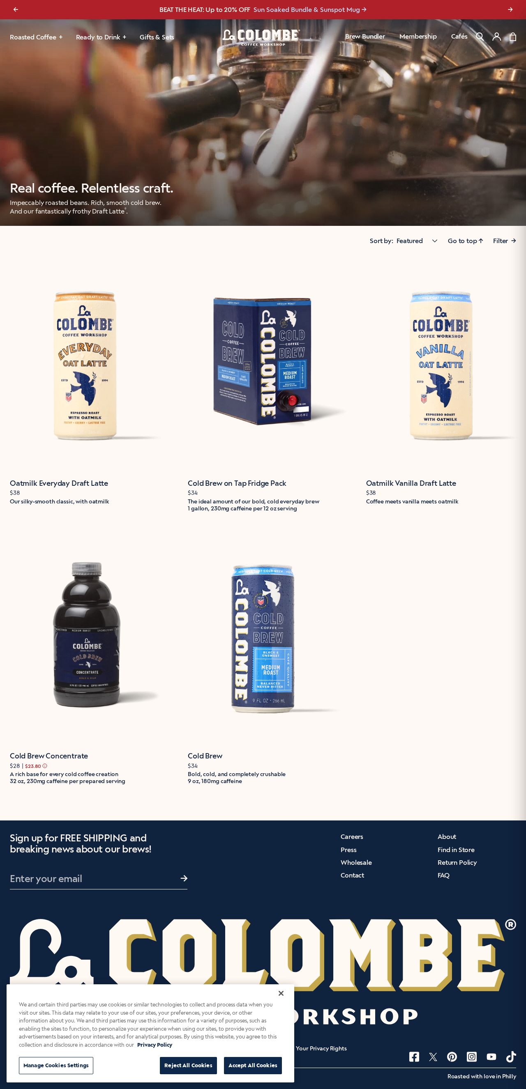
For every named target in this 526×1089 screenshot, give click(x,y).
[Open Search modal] (480, 36)
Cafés (459, 36)
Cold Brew (205, 755)
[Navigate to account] (496, 36)
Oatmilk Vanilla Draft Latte (411, 483)
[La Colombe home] (263, 37)
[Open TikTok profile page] (511, 1057)
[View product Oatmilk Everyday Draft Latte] (85, 363)
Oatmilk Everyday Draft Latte (59, 483)
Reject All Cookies (188, 1065)
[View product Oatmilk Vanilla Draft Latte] (441, 363)
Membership (417, 36)
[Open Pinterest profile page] (452, 1057)
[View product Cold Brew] (263, 636)
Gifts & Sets (157, 37)
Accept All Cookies (252, 1065)
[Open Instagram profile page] (472, 1057)
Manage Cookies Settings (56, 1065)
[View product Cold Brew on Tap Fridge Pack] (263, 363)
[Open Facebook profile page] (414, 1057)
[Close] (281, 993)
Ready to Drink (98, 37)
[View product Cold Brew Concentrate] (85, 636)
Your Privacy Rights (321, 1048)
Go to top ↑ (465, 241)
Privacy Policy (154, 1045)
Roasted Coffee (33, 37)
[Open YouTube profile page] (491, 1056)
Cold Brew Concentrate (49, 755)
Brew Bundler (365, 36)
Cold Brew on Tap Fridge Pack (237, 483)
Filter (504, 241)
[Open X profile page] (433, 1057)
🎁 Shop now (323, 10)
